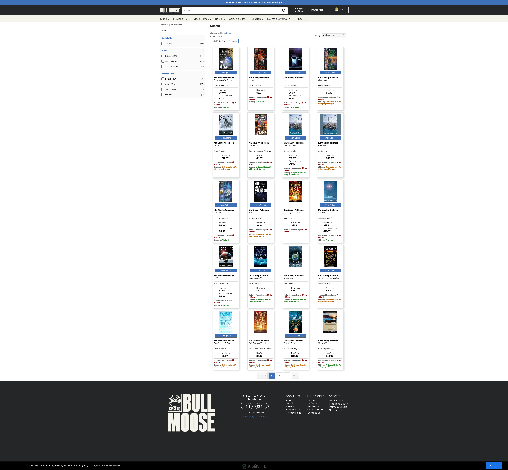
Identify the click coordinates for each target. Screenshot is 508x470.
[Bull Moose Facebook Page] (249, 406)
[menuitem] (165, 18)
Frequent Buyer (338, 403)
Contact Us (314, 412)
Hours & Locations (291, 402)
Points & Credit (338, 407)
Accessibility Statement (254, 416)
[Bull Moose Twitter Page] (240, 406)
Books (164, 30)
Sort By (317, 35)
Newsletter (335, 410)
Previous (262, 375)
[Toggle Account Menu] (324, 10)
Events (290, 406)
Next (295, 375)
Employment (293, 409)
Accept (493, 465)
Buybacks (313, 406)
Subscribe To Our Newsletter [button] (254, 398)
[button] (182, 38)
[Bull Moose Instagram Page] (267, 406)
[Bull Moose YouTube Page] (258, 406)
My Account (317, 9)
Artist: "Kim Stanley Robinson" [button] (224, 41)
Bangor (228, 33)
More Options (226, 72)
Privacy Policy (294, 412)
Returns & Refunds (313, 402)
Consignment (315, 409)
